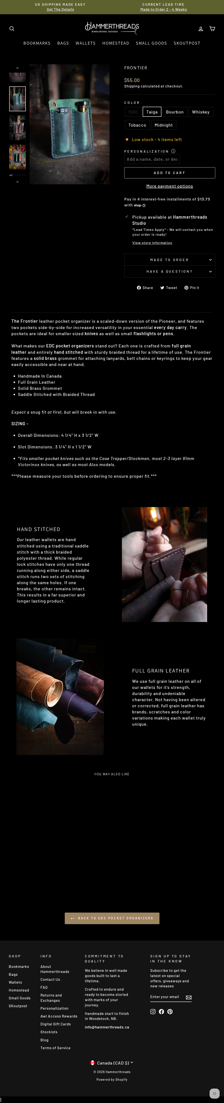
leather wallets (41, 539)
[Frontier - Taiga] (24, 876)
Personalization (146, 151)
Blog (44, 1040)
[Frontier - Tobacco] (42, 876)
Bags (63, 43)
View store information (152, 242)
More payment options (169, 185)
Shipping (132, 86)
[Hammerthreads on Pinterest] (170, 1011)
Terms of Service (55, 1047)
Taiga (152, 111)
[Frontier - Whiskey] (36, 876)
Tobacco (137, 124)
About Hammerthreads (54, 969)
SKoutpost (187, 43)
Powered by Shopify (112, 1079)
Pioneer (167, 321)
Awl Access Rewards (58, 1016)
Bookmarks (37, 43)
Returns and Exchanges (51, 997)
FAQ (44, 987)
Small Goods (151, 43)
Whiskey (201, 111)
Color (132, 102)
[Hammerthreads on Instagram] (153, 1011)
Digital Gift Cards (55, 1024)
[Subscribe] (189, 997)
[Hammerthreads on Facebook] (161, 1011)
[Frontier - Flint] (18, 876)
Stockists (49, 1032)
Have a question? (170, 271)
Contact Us (50, 979)
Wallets (86, 43)
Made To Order (169, 260)
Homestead (115, 43)
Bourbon (175, 111)
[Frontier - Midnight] (48, 876)
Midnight (164, 124)
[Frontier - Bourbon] (30, 876)
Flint (133, 111)
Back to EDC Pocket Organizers (115, 918)
